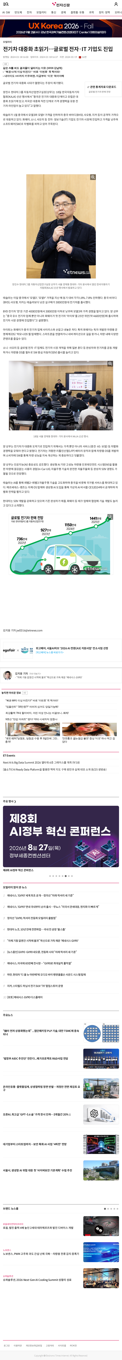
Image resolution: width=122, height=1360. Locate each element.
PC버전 (73, 1345)
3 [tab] (56, 876)
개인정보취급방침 (34, 1345)
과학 (91, 12)
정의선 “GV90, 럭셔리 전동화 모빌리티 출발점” (32, 918)
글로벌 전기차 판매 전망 (99, 91)
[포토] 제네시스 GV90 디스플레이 (25, 997)
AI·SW (6, 12)
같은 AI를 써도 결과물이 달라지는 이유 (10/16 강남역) (32, 68)
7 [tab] (69, 876)
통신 (53, 12)
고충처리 (50, 1345)
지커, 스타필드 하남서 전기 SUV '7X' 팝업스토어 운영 (35, 986)
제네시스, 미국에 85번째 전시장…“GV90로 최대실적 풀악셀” (39, 963)
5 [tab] (62, 876)
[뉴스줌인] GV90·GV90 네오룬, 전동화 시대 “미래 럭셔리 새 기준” (42, 952)
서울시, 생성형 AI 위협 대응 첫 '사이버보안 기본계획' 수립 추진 (37, 1170)
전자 (29, 12)
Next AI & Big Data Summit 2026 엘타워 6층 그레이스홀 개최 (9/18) (41, 762)
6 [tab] (66, 876)
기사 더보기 (34, 673)
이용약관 (18, 1345)
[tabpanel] (61, 839)
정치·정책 (104, 12)
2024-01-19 (75, 57)
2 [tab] (53, 876)
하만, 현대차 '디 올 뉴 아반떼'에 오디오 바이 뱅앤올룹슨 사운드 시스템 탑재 (46, 974)
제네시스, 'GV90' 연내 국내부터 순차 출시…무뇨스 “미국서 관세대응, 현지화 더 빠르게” (53, 907)
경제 (63, 12)
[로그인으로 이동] (116, 4)
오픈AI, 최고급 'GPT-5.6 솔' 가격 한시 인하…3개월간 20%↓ (37, 1114)
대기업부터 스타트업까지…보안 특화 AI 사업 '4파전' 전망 (35, 1144)
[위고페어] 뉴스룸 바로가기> (49, 652)
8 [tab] (72, 876)
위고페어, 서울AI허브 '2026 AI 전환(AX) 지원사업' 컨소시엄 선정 (72, 648)
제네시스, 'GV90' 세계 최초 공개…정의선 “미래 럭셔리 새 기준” (40, 895)
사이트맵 (62, 1345)
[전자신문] (61, 4)
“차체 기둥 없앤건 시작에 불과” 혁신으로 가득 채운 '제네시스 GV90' (49, 677)
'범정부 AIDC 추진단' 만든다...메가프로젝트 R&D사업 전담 (35, 1058)
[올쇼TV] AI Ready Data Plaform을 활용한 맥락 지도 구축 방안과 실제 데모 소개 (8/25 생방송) (55, 769)
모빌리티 (41, 12)
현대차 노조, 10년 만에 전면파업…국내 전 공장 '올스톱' (36, 929)
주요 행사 (9, 801)
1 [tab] (50, 876)
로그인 (7, 1345)
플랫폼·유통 (77, 12)
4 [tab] (59, 876)
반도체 (18, 12)
